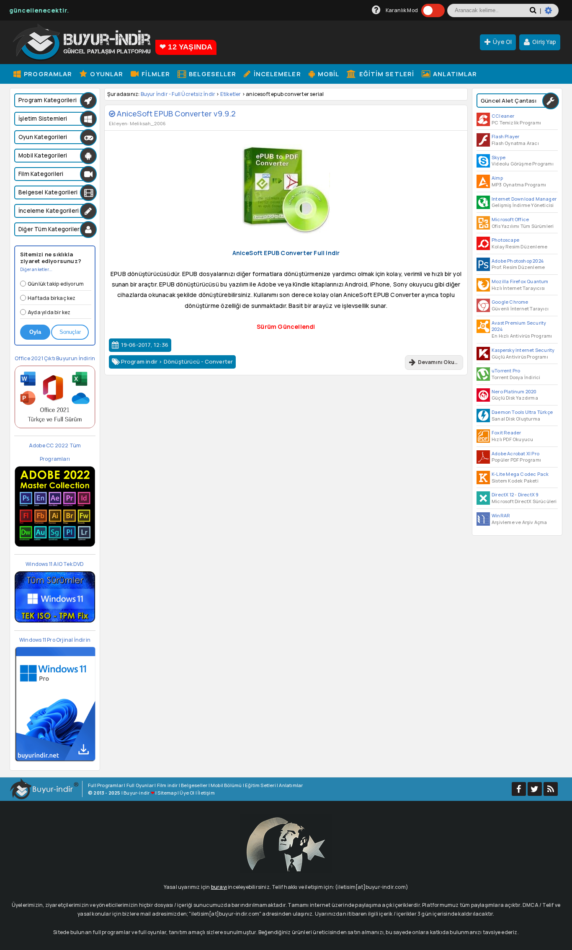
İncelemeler (276, 74)
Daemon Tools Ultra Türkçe (522, 412)
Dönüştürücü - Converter (198, 361)
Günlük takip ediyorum (56, 283)
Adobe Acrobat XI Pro (515, 453)
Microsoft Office (510, 219)
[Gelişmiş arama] (552, 13)
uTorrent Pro (506, 370)
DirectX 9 (528, 494)
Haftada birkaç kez (52, 298)
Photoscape (505, 240)
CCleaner (503, 116)
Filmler (155, 74)
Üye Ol (502, 42)
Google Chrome (510, 302)
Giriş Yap (544, 42)
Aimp (497, 178)
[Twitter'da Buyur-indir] (535, 789)
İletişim (206, 793)
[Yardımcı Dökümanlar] (376, 10)
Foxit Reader (506, 432)
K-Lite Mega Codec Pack (520, 474)
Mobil (328, 74)
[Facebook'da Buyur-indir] (519, 789)
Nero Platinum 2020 (514, 391)
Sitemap (166, 793)
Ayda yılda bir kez (49, 312)
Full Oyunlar (140, 785)
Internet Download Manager (524, 199)
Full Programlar (105, 785)
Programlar (47, 74)
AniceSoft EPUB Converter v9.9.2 (175, 113)
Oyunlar (105, 74)
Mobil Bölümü (226, 785)
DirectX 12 (503, 494)
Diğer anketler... (36, 269)
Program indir (139, 361)
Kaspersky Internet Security (523, 350)
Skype (498, 157)
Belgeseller (211, 74)
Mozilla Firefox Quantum (520, 281)
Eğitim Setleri (386, 74)
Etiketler (230, 94)
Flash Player (505, 136)
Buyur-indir (136, 793)
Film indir (167, 785)
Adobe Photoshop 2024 (518, 261)
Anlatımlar (454, 74)
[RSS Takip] (551, 789)
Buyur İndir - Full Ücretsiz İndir (178, 94)
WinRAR (501, 515)
